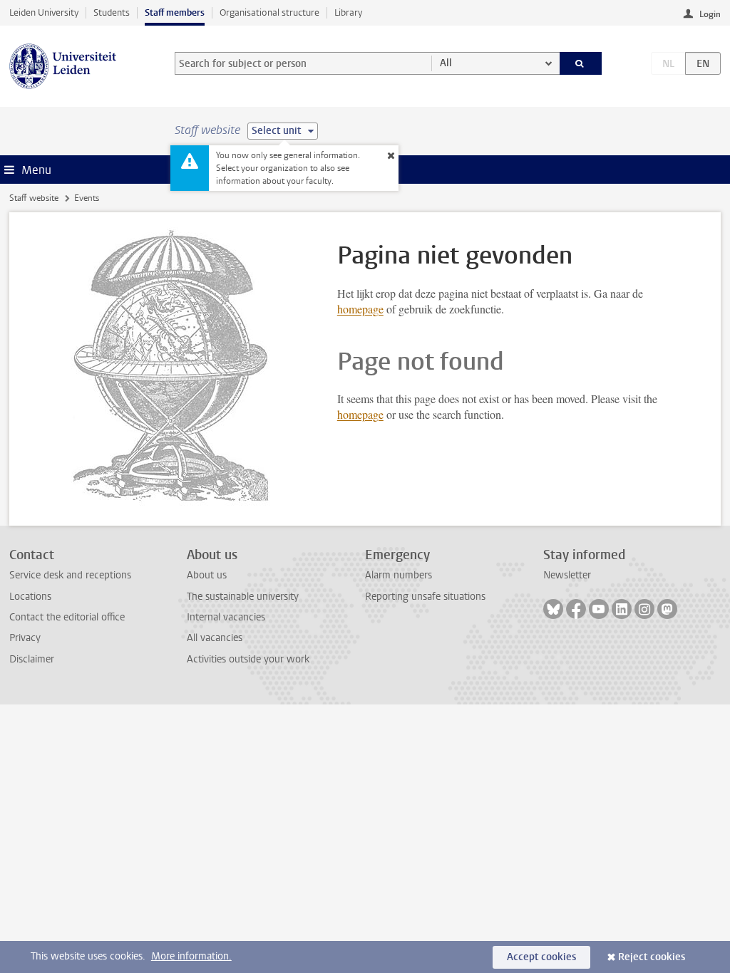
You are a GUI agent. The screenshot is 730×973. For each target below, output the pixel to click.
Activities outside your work (248, 659)
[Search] (581, 63)
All (446, 63)
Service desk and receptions (70, 575)
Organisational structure (269, 12)
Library (348, 12)
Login (710, 14)
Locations (30, 596)
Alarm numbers (398, 575)
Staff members (175, 12)
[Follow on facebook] (576, 609)
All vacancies (214, 638)
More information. (191, 956)
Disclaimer (31, 659)
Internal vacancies (226, 617)
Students (111, 12)
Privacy (25, 638)
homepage (360, 308)
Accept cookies (541, 957)
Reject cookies (651, 957)
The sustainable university (243, 596)
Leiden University (43, 12)
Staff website (33, 198)
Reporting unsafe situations (425, 596)
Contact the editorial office (67, 617)
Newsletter (567, 575)
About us (207, 575)
